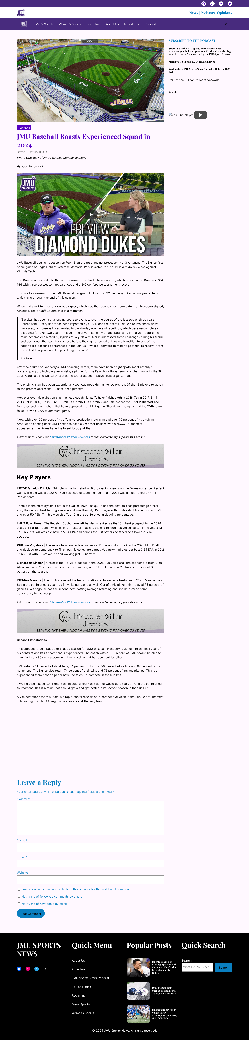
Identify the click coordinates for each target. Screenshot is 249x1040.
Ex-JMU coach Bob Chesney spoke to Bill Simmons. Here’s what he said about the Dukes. (164, 967)
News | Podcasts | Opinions (210, 12)
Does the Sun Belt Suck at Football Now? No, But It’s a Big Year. (164, 990)
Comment (25, 799)
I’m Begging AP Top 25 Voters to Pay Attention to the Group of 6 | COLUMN (164, 1014)
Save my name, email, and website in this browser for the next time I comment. (76, 889)
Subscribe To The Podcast (192, 40)
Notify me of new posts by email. (44, 904)
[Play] (91, 214)
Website (22, 872)
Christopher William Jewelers (70, 437)
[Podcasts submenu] (160, 24)
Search (187, 960)
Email (22, 857)
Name (22, 840)
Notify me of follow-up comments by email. (52, 896)
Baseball (24, 128)
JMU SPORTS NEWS (39, 949)
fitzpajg (21, 152)
